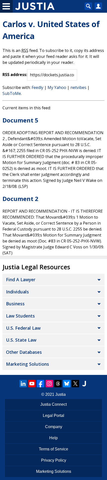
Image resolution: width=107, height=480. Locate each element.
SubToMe (11, 93)
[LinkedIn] (23, 383)
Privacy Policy (53, 460)
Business (15, 304)
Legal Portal (53, 415)
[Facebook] (40, 383)
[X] (75, 383)
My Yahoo (57, 87)
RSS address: (14, 74)
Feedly (37, 87)
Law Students (20, 316)
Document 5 (20, 120)
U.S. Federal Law (23, 328)
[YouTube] (32, 383)
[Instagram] (49, 383)
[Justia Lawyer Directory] (84, 383)
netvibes (78, 87)
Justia (60, 394)
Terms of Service (53, 449)
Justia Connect (53, 404)
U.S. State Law (21, 340)
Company (53, 427)
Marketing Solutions (27, 364)
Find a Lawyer (20, 279)
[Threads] (58, 383)
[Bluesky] (66, 383)
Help (53, 438)
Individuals (17, 292)
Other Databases (24, 352)
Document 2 (20, 199)
